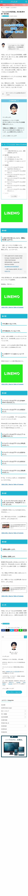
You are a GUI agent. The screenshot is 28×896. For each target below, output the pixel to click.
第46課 (6, 149)
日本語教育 (5, 717)
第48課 (6, 165)
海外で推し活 (6, 723)
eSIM (4, 705)
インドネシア (6, 711)
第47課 (6, 155)
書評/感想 (5, 720)
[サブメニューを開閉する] (25, 711)
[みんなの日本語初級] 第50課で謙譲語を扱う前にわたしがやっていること (18, 589)
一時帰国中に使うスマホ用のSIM (12, 671)
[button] (3, 630)
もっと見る (14, 196)
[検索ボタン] (26, 1)
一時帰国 (5, 714)
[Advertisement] (14, 832)
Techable (18, 682)
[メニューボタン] (1, 1)
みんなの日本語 (5, 16)
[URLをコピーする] (25, 630)
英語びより (11, 682)
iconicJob (10, 683)
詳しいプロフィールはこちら (14, 692)
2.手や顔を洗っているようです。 (15, 159)
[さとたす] (13, 1)
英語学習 (5, 732)
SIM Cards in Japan (7, 708)
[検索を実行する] (25, 637)
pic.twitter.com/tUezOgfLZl (12, 266)
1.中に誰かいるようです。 (13, 157)
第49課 (6, 193)
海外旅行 (5, 726)
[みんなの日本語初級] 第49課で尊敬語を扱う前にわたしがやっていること (18, 526)
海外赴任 (5, 729)
